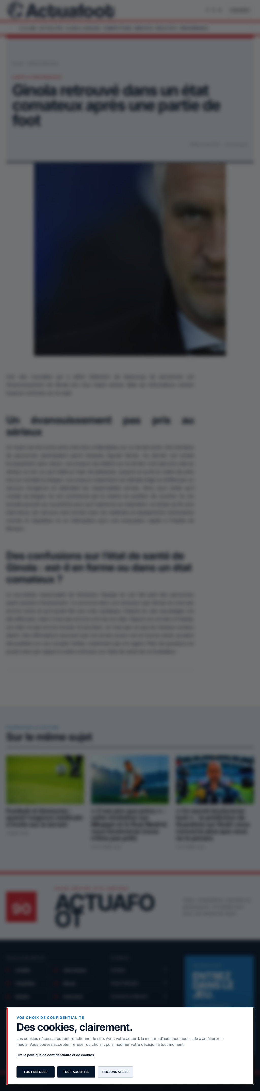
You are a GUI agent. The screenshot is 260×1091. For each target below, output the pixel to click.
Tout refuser (35, 1072)
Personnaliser (115, 1072)
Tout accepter (76, 1072)
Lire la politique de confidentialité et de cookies (55, 1055)
